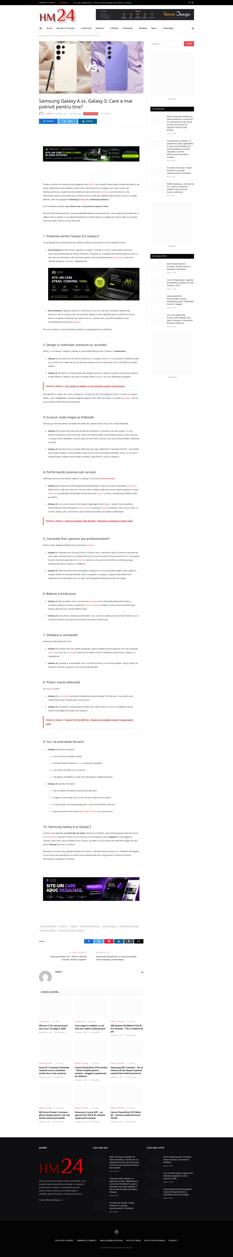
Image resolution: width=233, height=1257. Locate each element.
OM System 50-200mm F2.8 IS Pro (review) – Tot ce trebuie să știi (127, 1028)
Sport (154, 28)
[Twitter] (29, 148)
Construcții (86, 28)
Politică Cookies (64, 1241)
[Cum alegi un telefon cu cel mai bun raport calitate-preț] (91, 1008)
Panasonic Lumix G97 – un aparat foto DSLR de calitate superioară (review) (90, 1115)
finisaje (111, 358)
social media (84, 507)
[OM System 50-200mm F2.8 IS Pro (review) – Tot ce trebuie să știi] (127, 1008)
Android (52, 652)
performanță (107, 478)
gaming (101, 493)
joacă (51, 688)
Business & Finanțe (65, 28)
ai (92, 318)
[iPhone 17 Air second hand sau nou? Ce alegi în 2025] (55, 1008)
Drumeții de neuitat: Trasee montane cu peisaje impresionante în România (179, 170)
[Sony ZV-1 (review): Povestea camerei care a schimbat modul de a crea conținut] (55, 1050)
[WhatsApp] (29, 175)
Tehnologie (168, 28)
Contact (173, 1241)
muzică (104, 507)
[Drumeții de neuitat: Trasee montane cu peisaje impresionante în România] (157, 170)
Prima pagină (43, 35)
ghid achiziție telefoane (90, 926)
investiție (65, 696)
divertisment (51, 836)
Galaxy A (63, 926)
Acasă (49, 28)
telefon (92, 184)
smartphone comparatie (128, 926)
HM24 (49, 114)
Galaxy (82, 199)
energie (92, 601)
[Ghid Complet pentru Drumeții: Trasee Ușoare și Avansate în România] (157, 266)
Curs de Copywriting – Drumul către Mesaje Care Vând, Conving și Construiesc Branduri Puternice (103, 2)
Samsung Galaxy (109, 926)
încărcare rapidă (91, 605)
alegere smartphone (48, 926)
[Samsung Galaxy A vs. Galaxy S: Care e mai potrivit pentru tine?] (91, 67)
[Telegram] (29, 168)
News (52, 35)
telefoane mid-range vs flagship (71, 931)
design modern (90, 811)
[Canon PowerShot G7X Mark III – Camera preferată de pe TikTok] (127, 1095)
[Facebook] (29, 141)
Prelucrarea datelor (111, 1241)
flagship (77, 322)
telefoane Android (47, 931)
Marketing (127, 28)
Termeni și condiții (87, 1241)
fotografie (80, 560)
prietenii (128, 398)
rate (127, 431)
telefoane (52, 493)
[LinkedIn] (29, 154)
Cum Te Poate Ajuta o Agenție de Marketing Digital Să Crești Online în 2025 (180, 283)
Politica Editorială (154, 1241)
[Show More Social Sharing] (100, 121)
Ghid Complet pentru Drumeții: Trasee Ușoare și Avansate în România (179, 266)
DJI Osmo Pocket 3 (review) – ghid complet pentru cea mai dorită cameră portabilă (54, 1115)
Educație (100, 28)
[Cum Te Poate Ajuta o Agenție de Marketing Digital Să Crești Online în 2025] (157, 283)
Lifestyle (114, 28)
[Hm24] (58, 15)
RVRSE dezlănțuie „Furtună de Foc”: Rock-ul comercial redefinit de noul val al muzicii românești (180, 188)
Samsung (104, 191)
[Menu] (41, 28)
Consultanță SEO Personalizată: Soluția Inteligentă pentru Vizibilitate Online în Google (180, 300)
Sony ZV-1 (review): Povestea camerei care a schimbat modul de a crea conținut (54, 1070)
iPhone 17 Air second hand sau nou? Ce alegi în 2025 (53, 1027)
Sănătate (143, 28)
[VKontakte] (29, 161)
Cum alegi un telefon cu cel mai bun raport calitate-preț (90, 1027)
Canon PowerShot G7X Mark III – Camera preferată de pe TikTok (126, 1115)
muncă (80, 763)
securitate (70, 652)
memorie (132, 485)
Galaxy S (73, 926)
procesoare (117, 257)
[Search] (192, 28)
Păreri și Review (90, 113)
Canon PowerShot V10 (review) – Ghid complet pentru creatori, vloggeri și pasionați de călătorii (91, 1072)
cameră (90, 545)
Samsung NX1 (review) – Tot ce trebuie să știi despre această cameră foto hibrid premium (127, 1070)
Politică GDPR (133, 1241)
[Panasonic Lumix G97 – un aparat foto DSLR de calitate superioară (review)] (91, 1095)
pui (49, 351)
